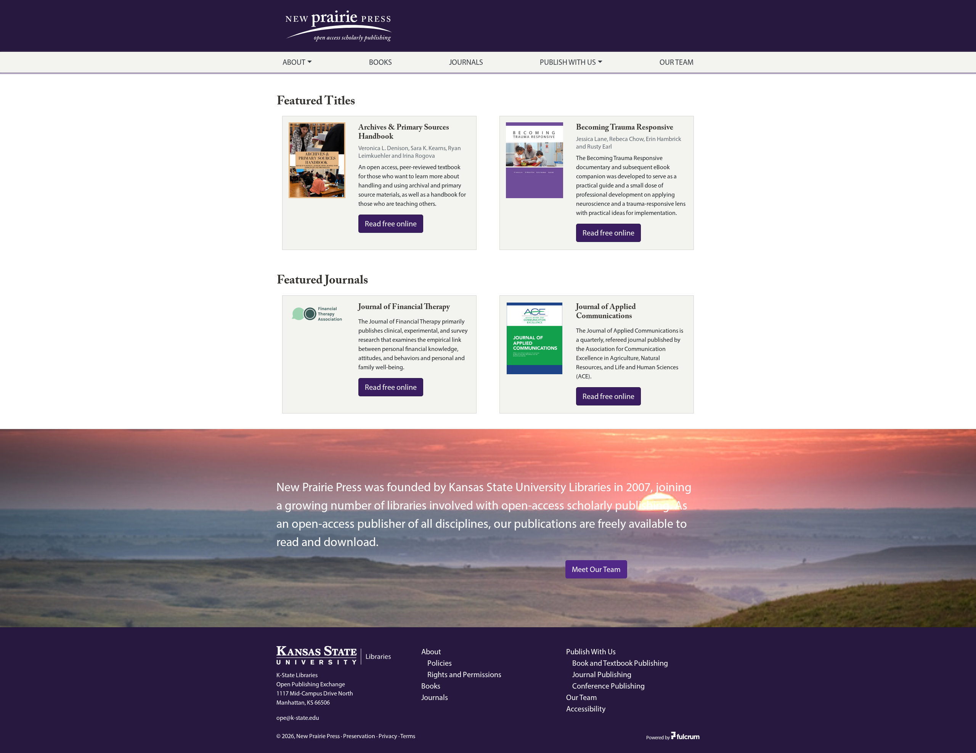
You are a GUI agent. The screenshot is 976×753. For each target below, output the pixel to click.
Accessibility (585, 708)
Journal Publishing (601, 674)
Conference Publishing (608, 686)
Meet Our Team (596, 569)
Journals (466, 62)
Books (380, 62)
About (294, 62)
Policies (439, 663)
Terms (407, 736)
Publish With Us (568, 62)
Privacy (388, 736)
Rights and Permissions (464, 674)
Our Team (676, 62)
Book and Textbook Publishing (620, 663)
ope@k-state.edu (297, 717)
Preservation (359, 736)
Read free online (391, 223)
